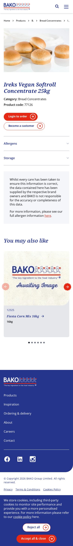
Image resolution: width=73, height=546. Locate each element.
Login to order (17, 116)
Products (21, 20)
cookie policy (22, 517)
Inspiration (11, 404)
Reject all (33, 527)
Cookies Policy (52, 489)
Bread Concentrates (50, 20)
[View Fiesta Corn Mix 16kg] (36, 294)
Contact (9, 440)
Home (7, 20)
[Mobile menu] (66, 6)
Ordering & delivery (17, 413)
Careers (9, 431)
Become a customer (21, 126)
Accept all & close (33, 538)
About (8, 422)
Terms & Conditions (28, 489)
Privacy (8, 489)
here (48, 216)
